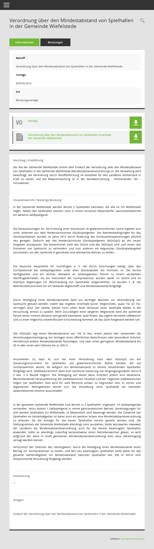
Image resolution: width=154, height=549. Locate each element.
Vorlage (33, 121)
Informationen (24, 42)
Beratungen (55, 42)
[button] (136, 123)
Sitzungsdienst (133, 538)
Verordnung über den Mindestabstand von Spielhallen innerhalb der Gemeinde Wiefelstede (69, 136)
